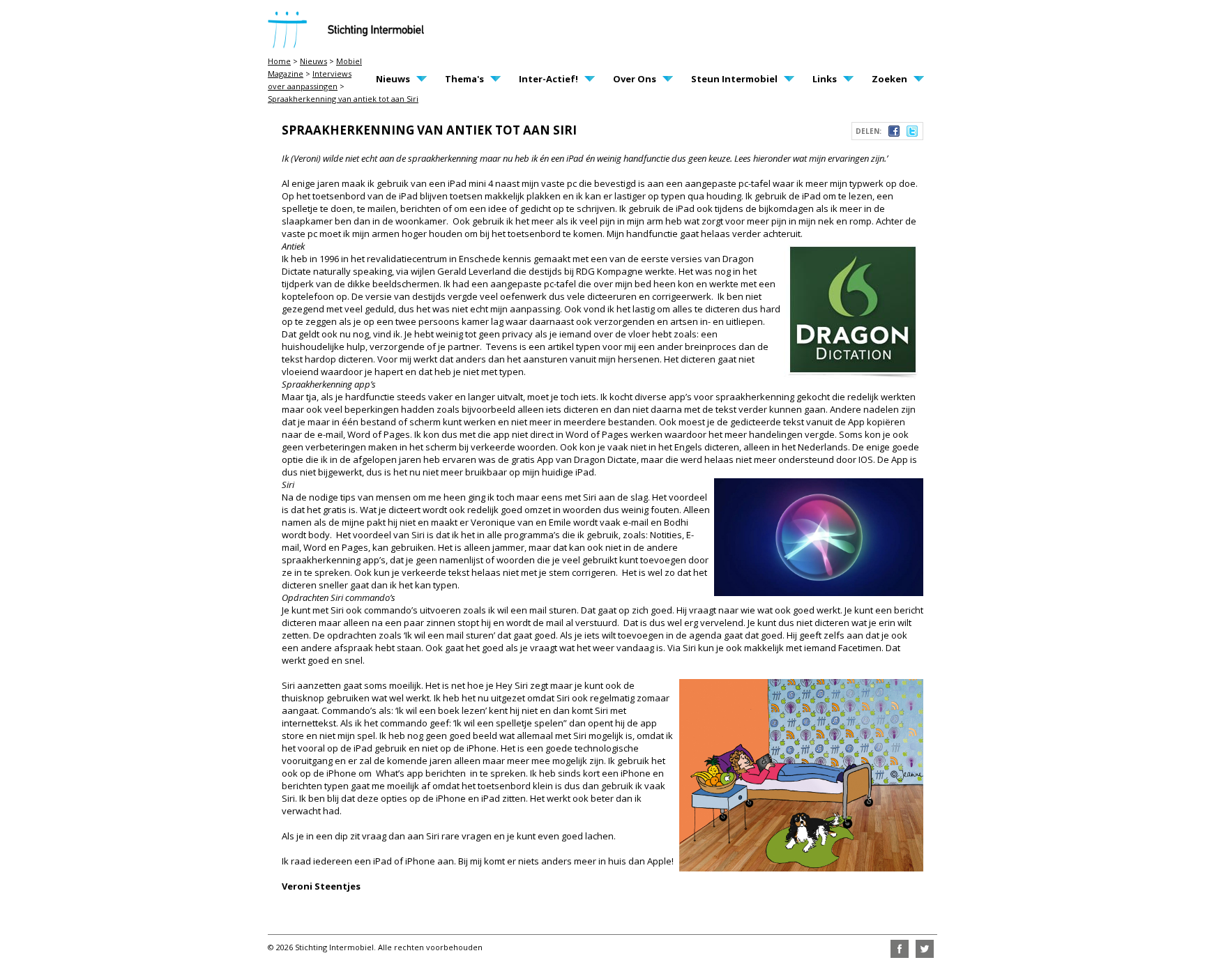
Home (279, 61)
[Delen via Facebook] (894, 133)
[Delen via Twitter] (912, 133)
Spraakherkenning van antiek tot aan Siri (343, 98)
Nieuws (313, 61)
